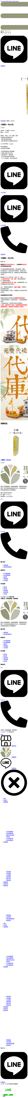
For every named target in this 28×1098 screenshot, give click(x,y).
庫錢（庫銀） (17, 287)
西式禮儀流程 (9, 840)
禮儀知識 (5, 882)
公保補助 (8, 875)
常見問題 (8, 917)
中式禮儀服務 (9, 831)
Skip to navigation (5, 1)
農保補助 (8, 877)
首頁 (2, 121)
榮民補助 (8, 871)
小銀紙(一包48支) (6, 460)
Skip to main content (13, 1)
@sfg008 (11, 143)
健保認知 (8, 880)
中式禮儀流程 (9, 838)
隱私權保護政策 (10, 918)
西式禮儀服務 (9, 833)
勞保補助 (8, 873)
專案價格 (8, 915)
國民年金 (8, 878)
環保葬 (8, 836)
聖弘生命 (12, 596)
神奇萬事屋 (9, 598)
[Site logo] (6, 33)
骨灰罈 (5, 800)
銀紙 (4, 121)
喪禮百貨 (5, 883)
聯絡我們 (8, 920)
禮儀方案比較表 (10, 835)
